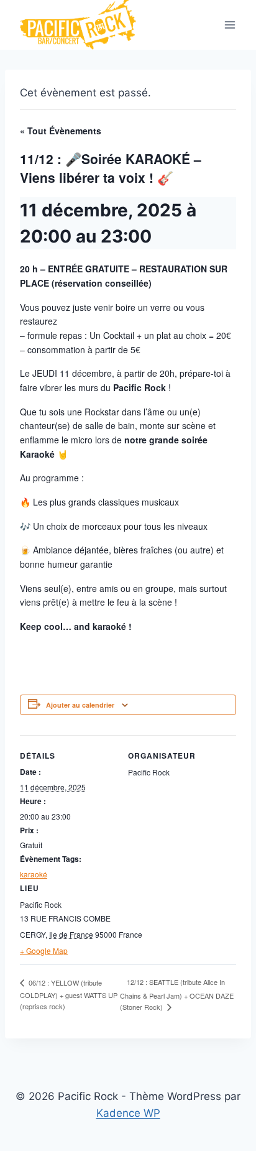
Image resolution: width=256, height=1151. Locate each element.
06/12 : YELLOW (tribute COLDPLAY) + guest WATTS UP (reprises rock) (68, 994)
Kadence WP (128, 1113)
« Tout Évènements (60, 130)
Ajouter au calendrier (80, 705)
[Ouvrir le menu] (229, 25)
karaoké (33, 874)
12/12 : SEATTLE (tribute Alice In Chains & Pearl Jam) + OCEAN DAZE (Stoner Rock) (177, 994)
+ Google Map (44, 950)
